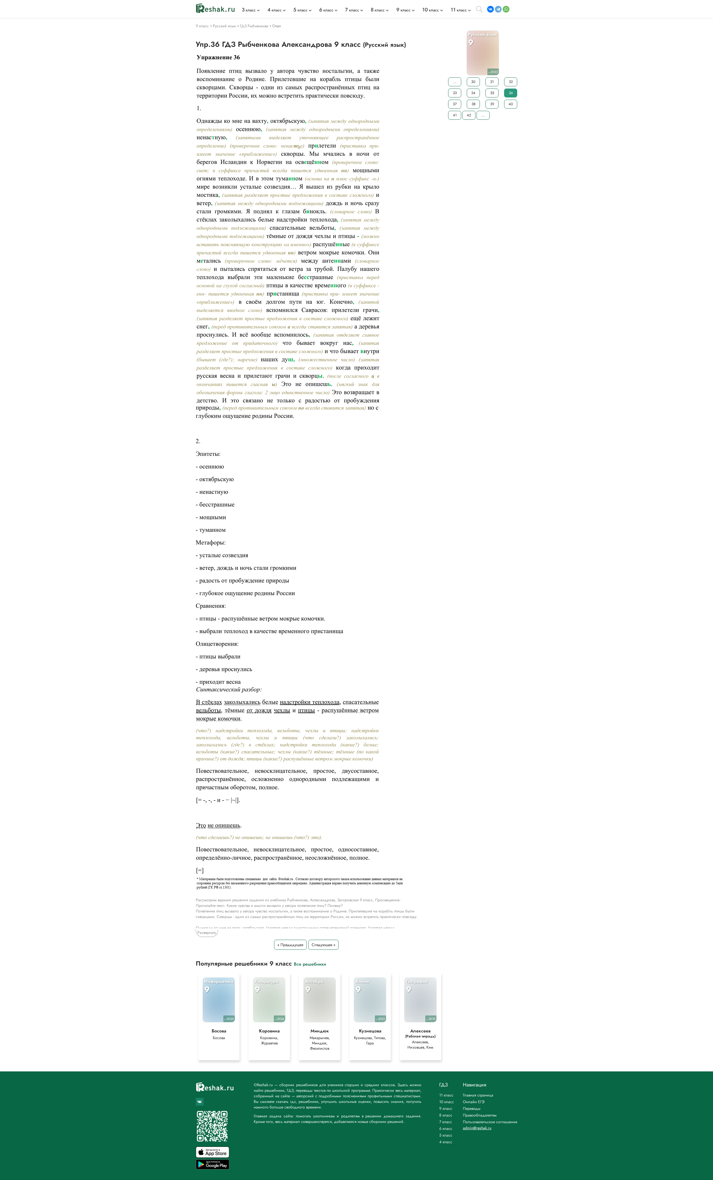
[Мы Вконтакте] (200, 1102)
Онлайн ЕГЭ (474, 1102)
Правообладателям (480, 1115)
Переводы (471, 1108)
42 (469, 115)
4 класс (445, 1142)
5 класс (445, 1135)
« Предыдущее (290, 945)
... (454, 81)
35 (492, 93)
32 (511, 81)
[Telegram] (498, 9)
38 (473, 104)
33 (455, 93)
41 (455, 115)
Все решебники (310, 964)
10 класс (446, 1102)
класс (249, 10)
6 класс (445, 1128)
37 (455, 104)
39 (492, 104)
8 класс (445, 1115)
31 (492, 81)
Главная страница (478, 1095)
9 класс (445, 1108)
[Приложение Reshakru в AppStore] (212, 1156)
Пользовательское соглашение (490, 1122)
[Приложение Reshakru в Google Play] (212, 1168)
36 (511, 93)
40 (511, 104)
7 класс (445, 1122)
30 (473, 81)
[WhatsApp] (506, 9)
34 (473, 93)
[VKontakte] (490, 9)
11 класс (446, 1095)
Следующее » (323, 945)
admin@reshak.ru (477, 1128)
